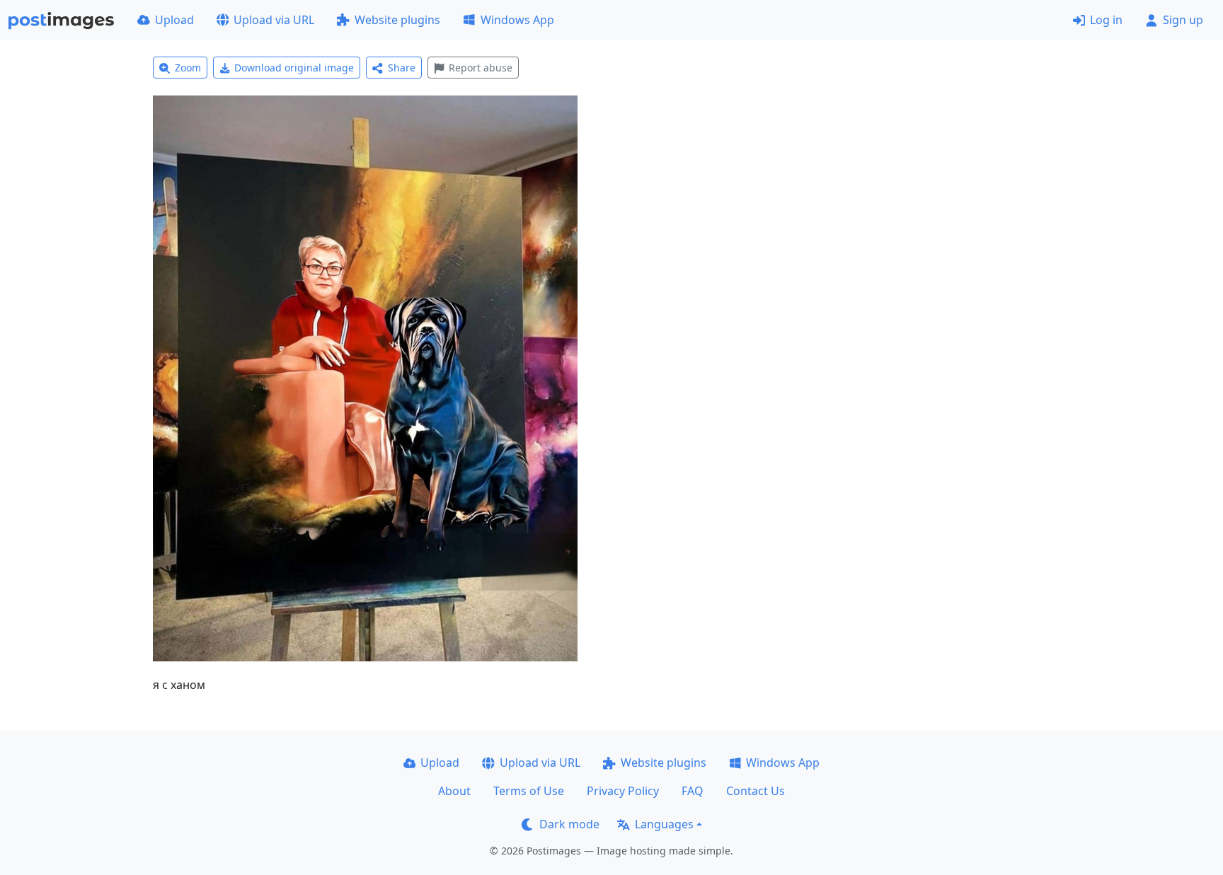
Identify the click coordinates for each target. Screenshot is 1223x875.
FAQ (693, 791)
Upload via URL (274, 20)
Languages (664, 824)
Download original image (294, 67)
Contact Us (755, 791)
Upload (174, 20)
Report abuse (480, 67)
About (454, 791)
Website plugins (397, 20)
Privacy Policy (623, 791)
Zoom (188, 67)
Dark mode (569, 824)
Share (401, 67)
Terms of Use (528, 791)
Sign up (1183, 20)
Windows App (517, 20)
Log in (1106, 20)
